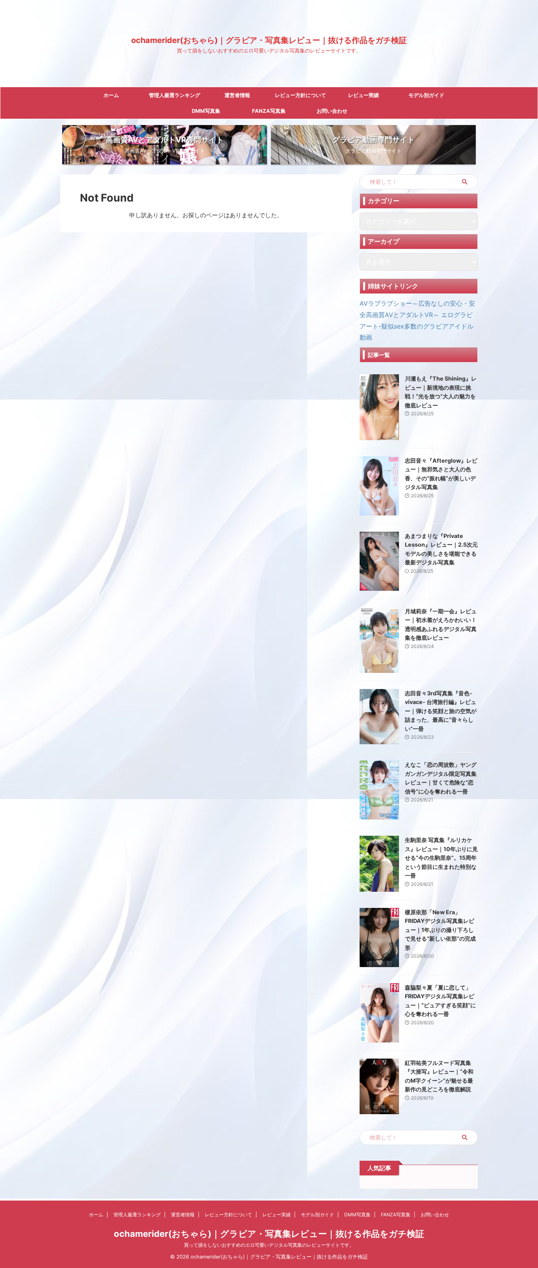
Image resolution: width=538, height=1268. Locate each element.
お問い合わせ (332, 111)
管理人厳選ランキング (174, 95)
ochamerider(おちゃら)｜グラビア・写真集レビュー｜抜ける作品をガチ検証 (269, 40)
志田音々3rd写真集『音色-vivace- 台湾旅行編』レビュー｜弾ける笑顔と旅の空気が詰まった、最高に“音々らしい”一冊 (441, 711)
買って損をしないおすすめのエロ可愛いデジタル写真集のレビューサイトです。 (269, 1245)
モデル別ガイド (426, 95)
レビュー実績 (363, 95)
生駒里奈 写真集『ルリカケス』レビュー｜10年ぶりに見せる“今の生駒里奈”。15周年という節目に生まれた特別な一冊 (441, 858)
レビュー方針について (300, 95)
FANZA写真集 (269, 111)
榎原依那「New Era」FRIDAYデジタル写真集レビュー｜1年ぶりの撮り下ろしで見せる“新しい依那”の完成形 (440, 930)
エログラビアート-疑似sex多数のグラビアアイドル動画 (416, 326)
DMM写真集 (206, 111)
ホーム (111, 95)
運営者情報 (237, 95)
